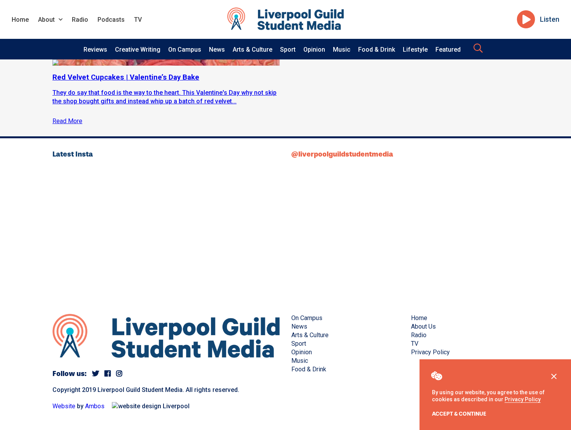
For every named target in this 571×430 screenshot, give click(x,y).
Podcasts (111, 19)
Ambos (94, 406)
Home (20, 19)
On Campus (184, 49)
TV (138, 19)
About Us (423, 326)
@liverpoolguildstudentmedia (342, 154)
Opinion (314, 49)
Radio (80, 19)
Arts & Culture (252, 49)
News (217, 49)
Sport (288, 49)
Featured (448, 49)
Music (341, 49)
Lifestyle (415, 49)
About (46, 19)
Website (63, 406)
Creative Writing (137, 49)
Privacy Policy (523, 399)
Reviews (95, 49)
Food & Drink (376, 49)
